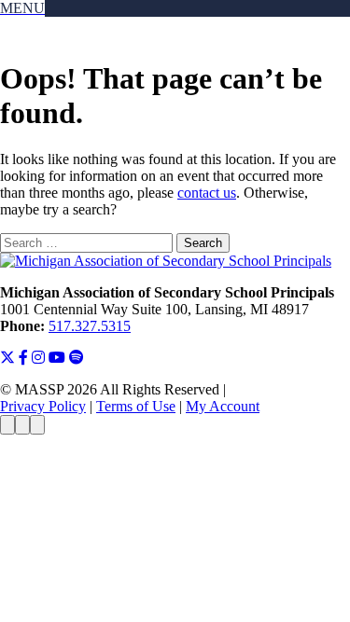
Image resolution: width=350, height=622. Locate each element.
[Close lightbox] (37, 425)
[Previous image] (7, 425)
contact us (206, 192)
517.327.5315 (90, 326)
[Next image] (22, 425)
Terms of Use (135, 406)
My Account (222, 406)
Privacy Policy (43, 406)
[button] (22, 8)
